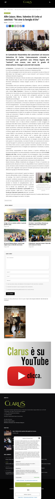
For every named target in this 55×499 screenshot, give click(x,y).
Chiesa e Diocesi (7, 13)
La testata (12, 488)
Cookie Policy (20, 497)
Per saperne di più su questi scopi (31, 480)
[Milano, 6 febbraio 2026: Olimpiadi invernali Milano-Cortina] (7, 447)
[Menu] (5, 2)
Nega (28, 490)
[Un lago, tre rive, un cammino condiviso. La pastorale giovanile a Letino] (15, 215)
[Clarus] (27, 2)
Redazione (5, 22)
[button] (39, 438)
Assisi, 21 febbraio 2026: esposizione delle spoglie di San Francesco (24, 431)
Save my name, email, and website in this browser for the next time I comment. (25, 284)
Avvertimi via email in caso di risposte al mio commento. (20, 286)
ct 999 (7, 462)
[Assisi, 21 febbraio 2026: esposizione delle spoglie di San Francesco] (7, 433)
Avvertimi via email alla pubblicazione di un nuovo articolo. (20, 289)
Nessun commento (19, 22)
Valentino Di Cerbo (8, 200)
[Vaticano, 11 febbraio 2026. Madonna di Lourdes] (7, 440)
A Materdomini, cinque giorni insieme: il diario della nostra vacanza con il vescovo (40, 244)
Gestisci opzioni (27, 494)
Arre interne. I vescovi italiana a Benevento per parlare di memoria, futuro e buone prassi (38, 223)
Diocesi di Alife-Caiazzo (9, 421)
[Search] (49, 2)
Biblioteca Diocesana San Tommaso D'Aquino (14, 422)
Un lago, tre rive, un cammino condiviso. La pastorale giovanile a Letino (15, 223)
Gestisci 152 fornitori (20, 480)
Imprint (35, 497)
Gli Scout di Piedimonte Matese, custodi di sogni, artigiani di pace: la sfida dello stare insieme (14, 244)
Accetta (28, 484)
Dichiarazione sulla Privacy (29, 497)
